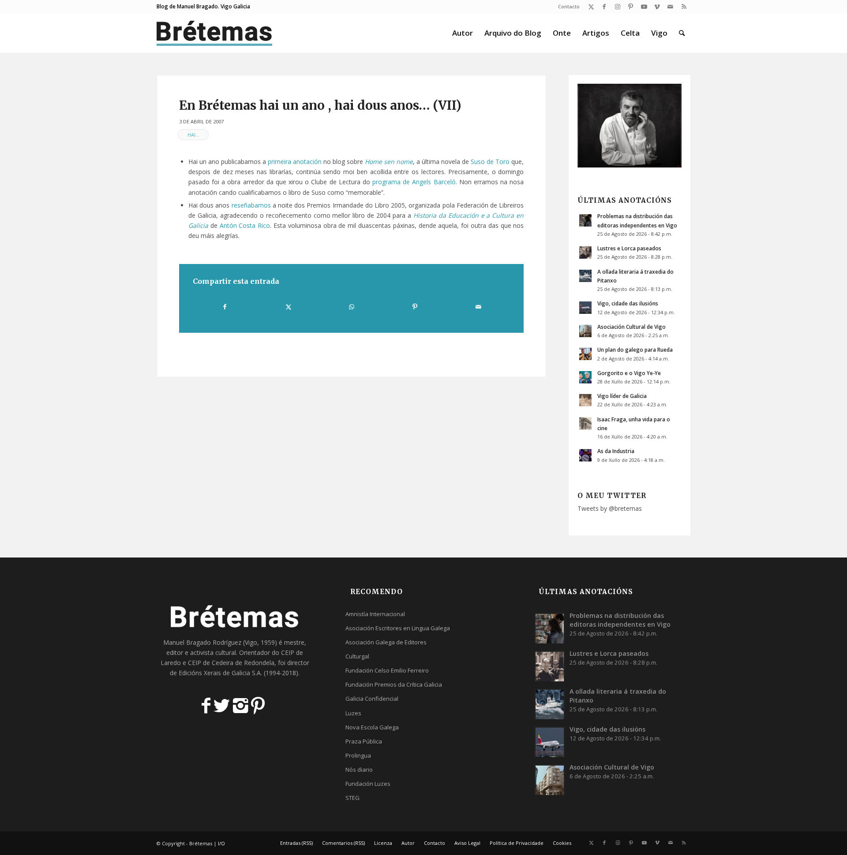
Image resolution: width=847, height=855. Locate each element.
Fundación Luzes (367, 784)
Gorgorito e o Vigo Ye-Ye (629, 372)
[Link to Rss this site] (683, 6)
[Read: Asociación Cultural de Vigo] (585, 331)
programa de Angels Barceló (414, 182)
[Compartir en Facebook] (224, 307)
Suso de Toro (490, 161)
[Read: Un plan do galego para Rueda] (585, 354)
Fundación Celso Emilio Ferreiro (387, 670)
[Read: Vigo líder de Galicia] (585, 400)
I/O (221, 843)
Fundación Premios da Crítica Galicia (393, 684)
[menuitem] (567, 6)
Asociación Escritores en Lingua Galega (397, 628)
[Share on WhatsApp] (351, 307)
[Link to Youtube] (643, 6)
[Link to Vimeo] (657, 6)
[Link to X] (591, 6)
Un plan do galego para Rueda (635, 349)
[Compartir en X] (288, 307)
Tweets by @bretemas (609, 508)
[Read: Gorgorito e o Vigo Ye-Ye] (585, 377)
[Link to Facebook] (604, 6)
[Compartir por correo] (478, 307)
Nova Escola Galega (372, 727)
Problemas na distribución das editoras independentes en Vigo (620, 619)
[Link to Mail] (670, 6)
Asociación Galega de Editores (386, 642)
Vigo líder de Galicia (622, 395)
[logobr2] (215, 33)
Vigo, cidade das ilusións (627, 303)
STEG (352, 798)
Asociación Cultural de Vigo (631, 326)
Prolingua (358, 755)
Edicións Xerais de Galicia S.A (220, 673)
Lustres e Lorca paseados (629, 248)
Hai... (193, 134)
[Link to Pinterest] (630, 6)
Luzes (353, 713)
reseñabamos (251, 205)
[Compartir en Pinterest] (414, 307)
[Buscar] (681, 33)
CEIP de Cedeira (210, 662)
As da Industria (615, 450)
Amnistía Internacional (375, 614)
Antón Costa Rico (245, 225)
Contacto (569, 6)
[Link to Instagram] (617, 6)
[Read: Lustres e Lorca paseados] (585, 252)
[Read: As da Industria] (585, 455)
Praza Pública (363, 741)
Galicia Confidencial (371, 699)
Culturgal (357, 656)
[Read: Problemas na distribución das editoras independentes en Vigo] (585, 220)
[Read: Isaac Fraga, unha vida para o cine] (585, 423)
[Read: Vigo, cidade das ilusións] (585, 308)
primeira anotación (295, 161)
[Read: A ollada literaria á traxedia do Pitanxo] (585, 276)
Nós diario (359, 769)
